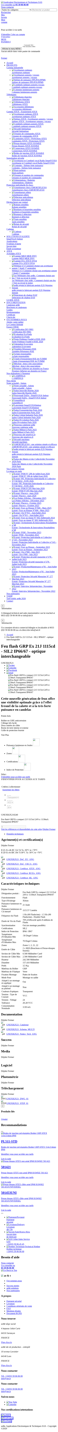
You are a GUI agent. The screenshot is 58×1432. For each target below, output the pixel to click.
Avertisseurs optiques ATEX (24, 116)
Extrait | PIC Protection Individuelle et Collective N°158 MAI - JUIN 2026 (32, 484)
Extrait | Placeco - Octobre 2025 (25, 505)
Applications (11, 241)
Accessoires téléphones (22, 109)
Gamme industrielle (14, 67)
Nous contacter (7, 7)
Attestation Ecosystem (21, 346)
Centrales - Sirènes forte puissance (26, 168)
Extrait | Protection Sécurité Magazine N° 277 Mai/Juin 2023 (31, 582)
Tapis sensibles (18, 222)
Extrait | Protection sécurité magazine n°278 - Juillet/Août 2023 (31, 563)
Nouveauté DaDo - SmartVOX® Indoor (29, 398)
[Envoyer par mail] (9, 673)
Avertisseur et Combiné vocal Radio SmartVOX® (33, 163)
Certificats (10, 315)
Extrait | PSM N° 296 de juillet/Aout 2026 (30, 476)
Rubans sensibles (19, 207)
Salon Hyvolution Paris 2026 (24, 422)
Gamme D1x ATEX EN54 (23, 263)
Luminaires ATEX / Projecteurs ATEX (28, 141)
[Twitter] (10, 665)
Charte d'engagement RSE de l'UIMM (28, 361)
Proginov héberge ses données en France (29, 371)
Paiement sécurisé (14, 1301)
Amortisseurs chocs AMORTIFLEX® (28, 190)
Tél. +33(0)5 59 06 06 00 (12, 1376)
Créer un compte (18, 34)
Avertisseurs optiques (21, 72)
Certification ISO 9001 (21, 332)
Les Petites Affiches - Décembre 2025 (28, 500)
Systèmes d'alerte (13, 244)
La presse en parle (14, 471)
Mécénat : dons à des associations (26, 366)
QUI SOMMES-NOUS (16, 319)
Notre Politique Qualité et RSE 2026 (27, 341)
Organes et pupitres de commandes (27, 178)
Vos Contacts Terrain (15, 469)
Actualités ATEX (13, 253)
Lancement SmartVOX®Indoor (25, 408)
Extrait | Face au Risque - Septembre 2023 (30, 549)
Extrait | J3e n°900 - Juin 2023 (25, 554)
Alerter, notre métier (14, 322)
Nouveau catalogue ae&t (22, 427)
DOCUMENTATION (15, 302)
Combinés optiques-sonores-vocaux (27, 87)
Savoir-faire (11, 246)
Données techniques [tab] (15, 834)
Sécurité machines (19, 442)
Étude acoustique (13, 249)
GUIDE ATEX (12, 300)
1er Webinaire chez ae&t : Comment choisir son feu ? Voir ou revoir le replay (34, 281)
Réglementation (13, 312)
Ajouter (4, 1119)
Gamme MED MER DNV (23, 258)
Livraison (10, 1303)
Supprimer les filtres (10, 790)
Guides (9, 310)
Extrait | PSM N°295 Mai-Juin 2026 (27, 491)
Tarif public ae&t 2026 (16, 598)
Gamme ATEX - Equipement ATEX (21, 111)
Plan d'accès (6, 1342)
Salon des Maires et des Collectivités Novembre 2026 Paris (32, 465)
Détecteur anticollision (21, 200)
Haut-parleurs (17, 173)
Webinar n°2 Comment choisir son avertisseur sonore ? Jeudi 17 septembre (34, 272)
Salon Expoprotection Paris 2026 (26, 412)
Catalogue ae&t (13, 305)
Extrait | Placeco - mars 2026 (24, 496)
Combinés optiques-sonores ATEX (26, 126)
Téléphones (11, 94)
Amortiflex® (17, 403)
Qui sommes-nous (14, 1281)
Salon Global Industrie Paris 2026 (26, 417)
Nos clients (11, 381)
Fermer (4, 58)
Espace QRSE (12, 327)
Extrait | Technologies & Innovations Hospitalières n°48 (33, 528)
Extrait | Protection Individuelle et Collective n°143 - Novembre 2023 (34, 543)
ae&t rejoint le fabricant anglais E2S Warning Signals (31, 291)
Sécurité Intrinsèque (20, 131)
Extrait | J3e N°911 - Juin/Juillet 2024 (28, 515)
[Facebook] (11, 670)
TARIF (9, 596)
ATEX (9, 251)
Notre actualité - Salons (16, 383)
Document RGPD (14, 1313)
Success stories (12, 1286)
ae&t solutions (12, 1288)
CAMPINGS (17, 378)
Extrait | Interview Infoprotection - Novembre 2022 (33, 591)
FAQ (8, 1308)
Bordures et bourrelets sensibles (25, 212)
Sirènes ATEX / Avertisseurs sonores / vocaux (31, 121)
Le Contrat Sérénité (14, 324)
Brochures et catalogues (16, 307)
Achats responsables (20, 356)
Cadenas (10, 229)
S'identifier (6, 34)
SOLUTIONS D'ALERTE (18, 236)
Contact (9, 601)
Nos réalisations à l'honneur (18, 373)
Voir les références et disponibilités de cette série (21, 829)
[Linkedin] (11, 668)
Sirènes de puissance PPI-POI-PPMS (27, 82)
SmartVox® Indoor (14, 239)
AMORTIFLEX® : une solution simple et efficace (33, 447)
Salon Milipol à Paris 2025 (23, 432)
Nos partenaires (13, 593)
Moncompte (4, 21)
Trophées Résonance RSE (23, 351)
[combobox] (44, 9)
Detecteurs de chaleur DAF (23, 297)
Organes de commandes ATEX (25, 136)
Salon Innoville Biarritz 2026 (24, 393)
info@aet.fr (6, 1378)
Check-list (10, 317)
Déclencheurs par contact (17, 202)
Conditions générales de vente (19, 1306)
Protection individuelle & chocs (19, 185)
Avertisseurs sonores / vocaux (24, 77)
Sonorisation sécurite (15, 158)
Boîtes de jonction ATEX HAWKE (27, 156)
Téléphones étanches (21, 99)
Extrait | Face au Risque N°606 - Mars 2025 (30, 510)
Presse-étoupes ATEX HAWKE (25, 146)
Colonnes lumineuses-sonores (24, 92)
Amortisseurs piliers (20, 195)
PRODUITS (11, 65)
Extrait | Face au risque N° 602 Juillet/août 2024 (32, 520)
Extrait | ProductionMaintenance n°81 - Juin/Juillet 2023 (33, 572)
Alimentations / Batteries (22, 182)
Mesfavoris (4, 16)
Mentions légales (13, 1311)
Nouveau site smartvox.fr (22, 437)
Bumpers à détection (20, 217)
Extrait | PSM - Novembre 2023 (25, 535)
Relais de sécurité (19, 226)
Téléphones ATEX (20, 104)
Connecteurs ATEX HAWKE (24, 151)
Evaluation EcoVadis (21, 337)
